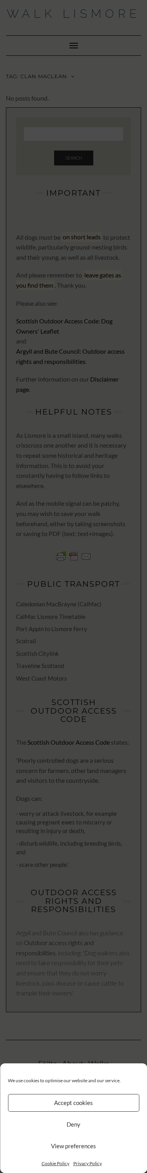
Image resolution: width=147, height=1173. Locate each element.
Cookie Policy (55, 1163)
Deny (73, 1124)
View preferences (73, 1145)
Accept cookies (73, 1102)
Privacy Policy (87, 1163)
